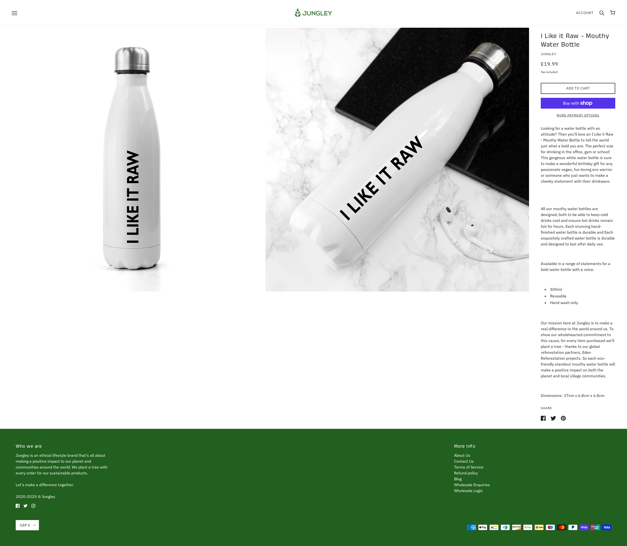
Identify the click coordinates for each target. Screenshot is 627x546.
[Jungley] (313, 12)
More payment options (578, 115)
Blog (458, 478)
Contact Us (464, 461)
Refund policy (466, 472)
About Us (462, 455)
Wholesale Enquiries (472, 484)
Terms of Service (468, 467)
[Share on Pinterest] (563, 418)
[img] (18, 505)
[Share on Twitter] (554, 418)
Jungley (548, 54)
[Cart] (612, 12)
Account (584, 13)
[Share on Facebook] (544, 418)
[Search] (601, 13)
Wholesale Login (468, 490)
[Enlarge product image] (132, 160)
